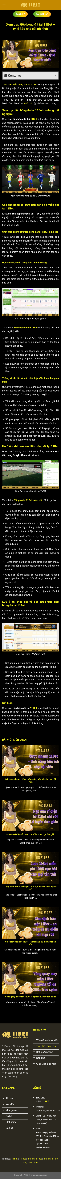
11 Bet (33, 708)
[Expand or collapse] (55, 75)
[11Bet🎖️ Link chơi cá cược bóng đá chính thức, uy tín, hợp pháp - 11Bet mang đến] (30, 5)
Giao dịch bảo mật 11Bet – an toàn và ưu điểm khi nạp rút (30, 943)
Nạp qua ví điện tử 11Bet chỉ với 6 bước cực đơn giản (30, 834)
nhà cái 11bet (34, 1158)
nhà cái (28, 103)
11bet (14, 1158)
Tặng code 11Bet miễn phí (28, 500)
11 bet (22, 1158)
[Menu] (4, 5)
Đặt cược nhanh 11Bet (26, 327)
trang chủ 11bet (30, 1162)
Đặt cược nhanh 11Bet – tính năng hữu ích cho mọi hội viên (30, 780)
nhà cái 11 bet (50, 1158)
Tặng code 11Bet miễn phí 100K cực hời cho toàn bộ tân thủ (30, 887)
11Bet (33, 119)
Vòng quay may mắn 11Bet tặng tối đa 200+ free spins (30, 997)
